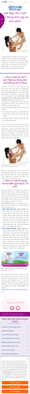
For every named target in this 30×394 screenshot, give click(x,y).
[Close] (28, 359)
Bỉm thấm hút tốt (9, 209)
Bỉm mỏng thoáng (9, 228)
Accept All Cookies (15, 391)
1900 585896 (21, 286)
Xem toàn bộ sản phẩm (14, 323)
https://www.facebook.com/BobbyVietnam (14, 289)
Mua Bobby (1, 22)
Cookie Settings (15, 382)
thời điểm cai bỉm (12, 92)
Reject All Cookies (15, 387)
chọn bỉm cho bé (9, 203)
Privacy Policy (7, 372)
